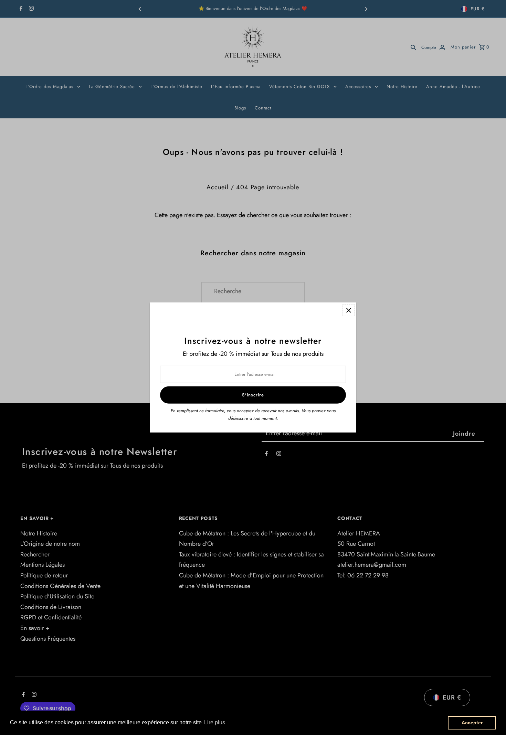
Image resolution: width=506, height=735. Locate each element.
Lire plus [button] (214, 722)
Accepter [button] (472, 722)
